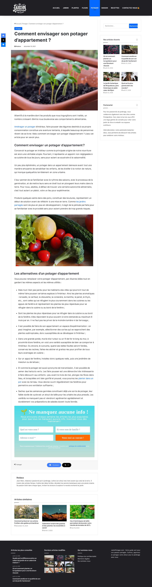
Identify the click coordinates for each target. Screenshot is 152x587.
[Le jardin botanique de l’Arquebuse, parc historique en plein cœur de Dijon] (111, 76)
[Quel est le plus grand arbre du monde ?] (130, 76)
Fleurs (85, 8)
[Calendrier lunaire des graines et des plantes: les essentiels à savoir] (54, 513)
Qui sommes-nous (84, 561)
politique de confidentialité (77, 446)
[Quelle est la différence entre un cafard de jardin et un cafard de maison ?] (49, 558)
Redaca (18, 46)
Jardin (66, 8)
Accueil (56, 8)
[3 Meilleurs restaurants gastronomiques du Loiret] (59, 570)
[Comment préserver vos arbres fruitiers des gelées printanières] (26, 512)
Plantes (75, 8)
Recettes (115, 8)
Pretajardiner (107, 117)
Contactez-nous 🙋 (131, 8)
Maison (104, 8)
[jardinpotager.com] (19, 7)
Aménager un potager (25, 127)
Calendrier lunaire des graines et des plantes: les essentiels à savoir (53, 526)
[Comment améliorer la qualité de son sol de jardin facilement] (130, 49)
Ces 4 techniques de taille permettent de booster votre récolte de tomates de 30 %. (80, 523)
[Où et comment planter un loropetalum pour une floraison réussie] (111, 49)
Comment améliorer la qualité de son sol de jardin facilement (129, 58)
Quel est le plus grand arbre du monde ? (127, 85)
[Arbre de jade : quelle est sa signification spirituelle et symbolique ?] (69, 570)
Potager (94, 8)
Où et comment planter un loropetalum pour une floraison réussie (110, 61)
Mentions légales (84, 559)
